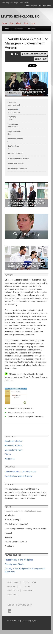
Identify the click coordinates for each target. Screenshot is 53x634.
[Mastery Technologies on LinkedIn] (10, 610)
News (4, 23)
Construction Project (13, 441)
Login (33, 23)
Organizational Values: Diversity (18, 476)
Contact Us (11, 586)
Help (11, 23)
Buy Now (41, 59)
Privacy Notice (13, 590)
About (18, 23)
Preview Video (14, 93)
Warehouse (10, 458)
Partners (19, 29)
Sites (7, 29)
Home (9, 582)
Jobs (26, 23)
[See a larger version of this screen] (26, 194)
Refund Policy (12, 594)
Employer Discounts (35, 53)
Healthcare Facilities (13, 445)
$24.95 (14, 53)
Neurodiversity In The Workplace (19, 559)
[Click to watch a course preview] (26, 84)
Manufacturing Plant (13, 449)
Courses (31, 29)
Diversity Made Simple (14, 564)
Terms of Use (27, 590)
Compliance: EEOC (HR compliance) (20, 471)
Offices (8, 454)
